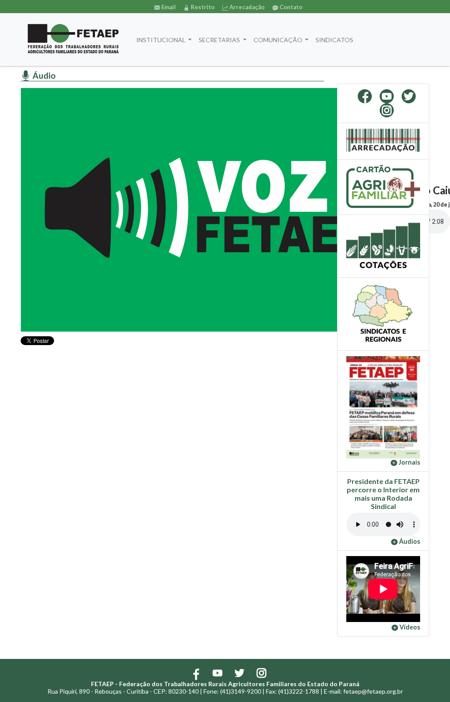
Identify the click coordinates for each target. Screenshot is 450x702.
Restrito (201, 7)
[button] (351, 407)
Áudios (409, 541)
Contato (290, 7)
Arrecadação (246, 7)
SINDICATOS (334, 40)
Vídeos (409, 627)
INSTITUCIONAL (161, 40)
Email (168, 7)
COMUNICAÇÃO (279, 40)
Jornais (408, 462)
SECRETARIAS (220, 40)
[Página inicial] (73, 39)
